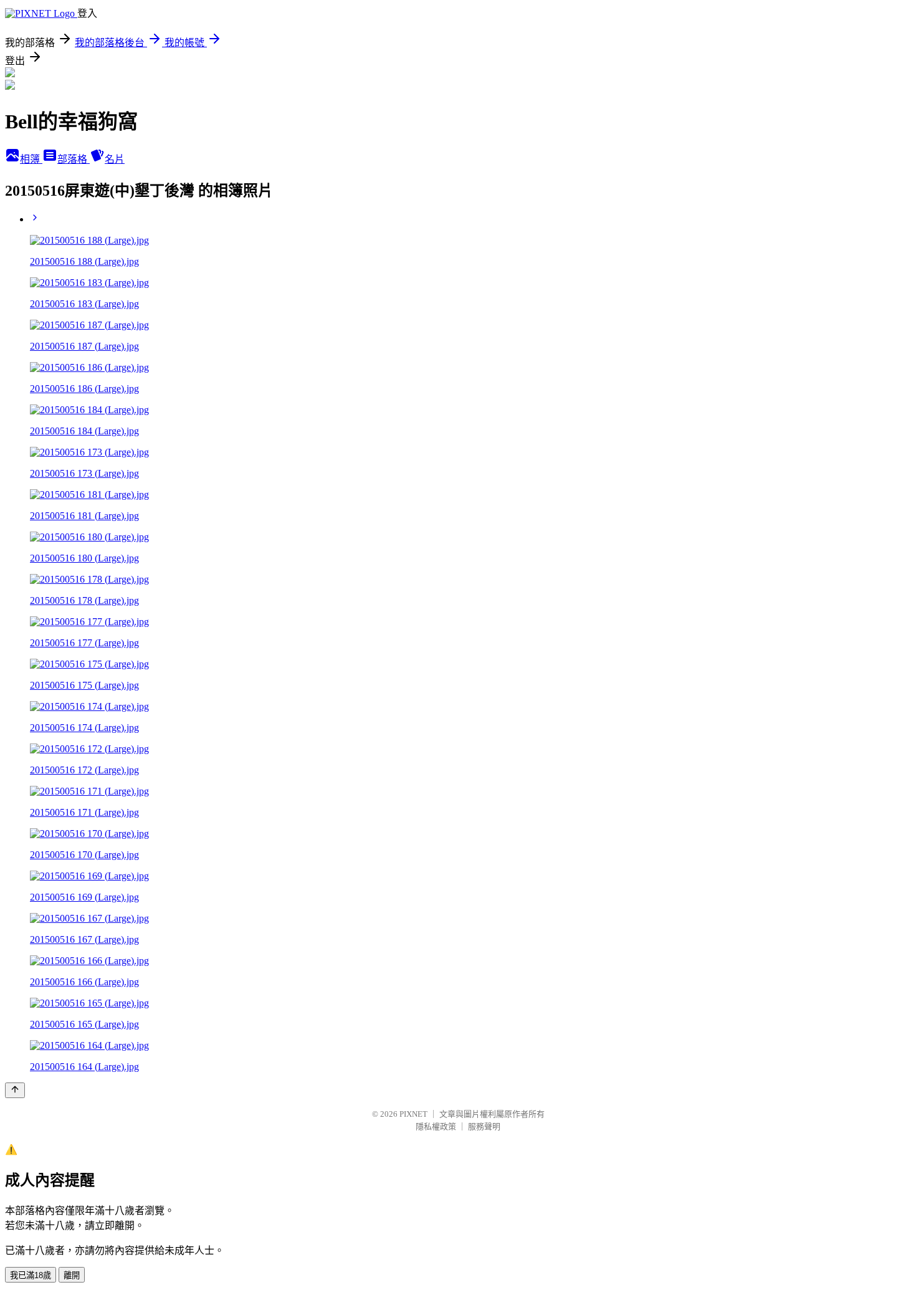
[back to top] (15, 1090)
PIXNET (413, 1114)
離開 (72, 1275)
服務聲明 (484, 1126)
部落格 (73, 159)
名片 (115, 159)
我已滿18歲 (30, 1275)
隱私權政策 (436, 1126)
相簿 (31, 159)
